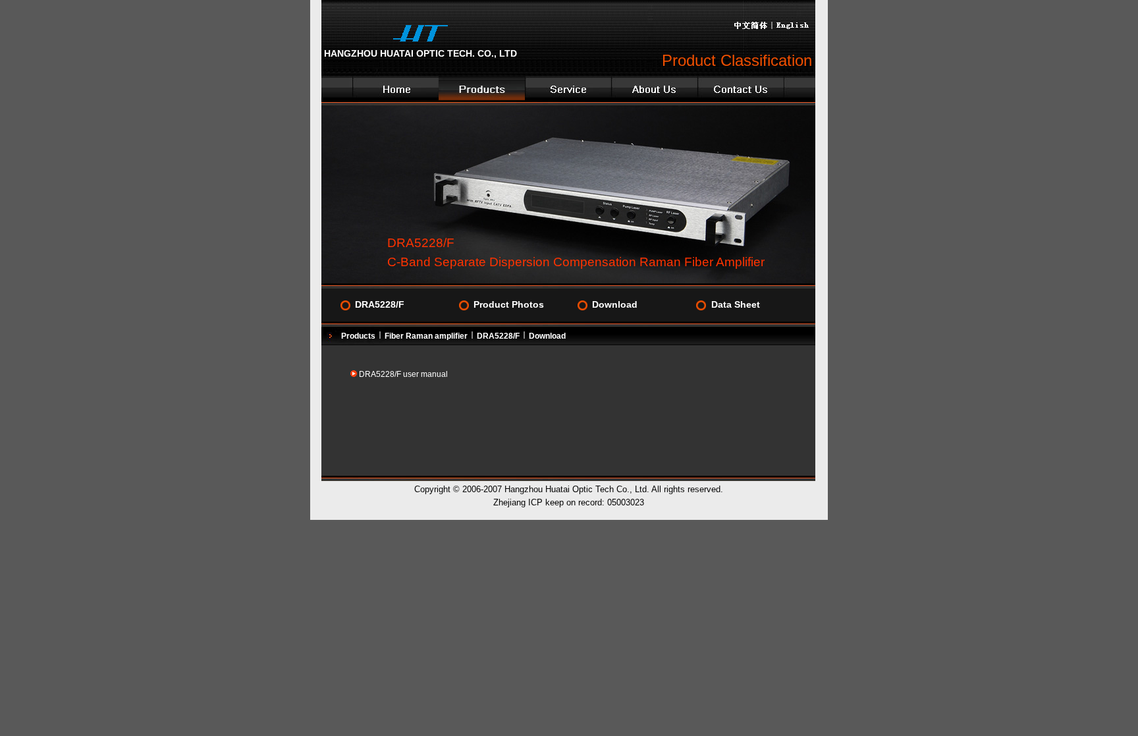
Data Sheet (735, 305)
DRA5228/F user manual (403, 374)
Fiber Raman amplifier (426, 336)
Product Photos (509, 305)
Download (614, 305)
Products (358, 336)
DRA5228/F (379, 305)
